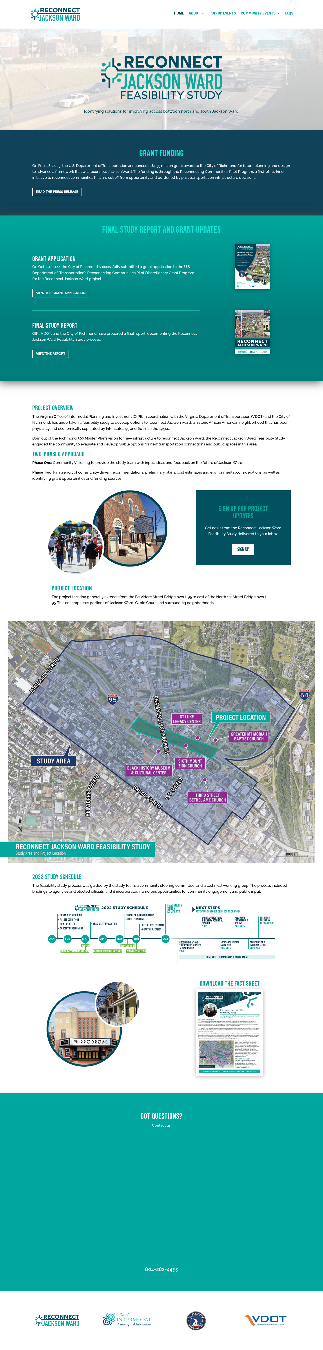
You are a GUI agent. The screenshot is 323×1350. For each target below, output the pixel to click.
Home (179, 13)
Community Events (258, 13)
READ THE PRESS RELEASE (57, 192)
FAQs (289, 13)
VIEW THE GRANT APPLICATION (60, 293)
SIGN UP (243, 549)
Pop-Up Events (222, 13)
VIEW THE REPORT (50, 354)
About (194, 13)
